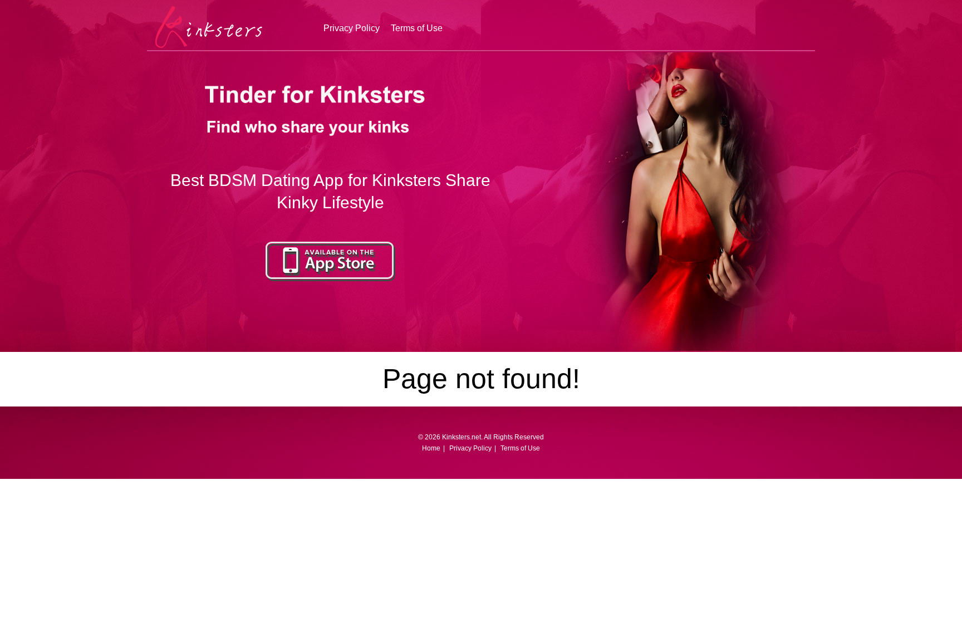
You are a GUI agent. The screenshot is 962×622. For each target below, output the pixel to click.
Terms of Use (417, 28)
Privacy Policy (351, 28)
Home (431, 448)
